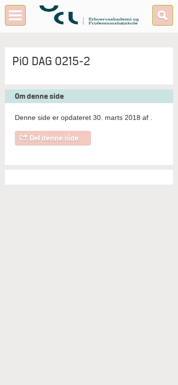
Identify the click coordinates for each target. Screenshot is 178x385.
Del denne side (54, 138)
